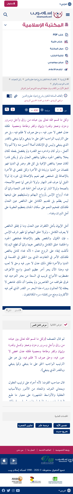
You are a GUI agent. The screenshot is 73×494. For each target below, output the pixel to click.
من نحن (19, 450)
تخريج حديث (62, 431)
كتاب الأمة (56, 41)
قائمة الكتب (56, 55)
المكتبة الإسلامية (43, 25)
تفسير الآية (62, 425)
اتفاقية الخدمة (45, 450)
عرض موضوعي (56, 62)
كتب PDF (58, 35)
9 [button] (60, 109)
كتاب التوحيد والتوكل (60, 84)
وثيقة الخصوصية (62, 450)
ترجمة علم (44, 425)
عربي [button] (64, 4)
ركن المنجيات (16, 79)
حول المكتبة (56, 48)
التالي (9, 310)
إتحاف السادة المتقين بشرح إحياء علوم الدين (41, 79)
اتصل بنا (31, 450)
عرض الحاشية (56, 324)
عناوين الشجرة (25, 425)
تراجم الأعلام (55, 69)
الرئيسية (63, 79)
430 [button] (36, 110)
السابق (17, 310)
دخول (10, 3)
